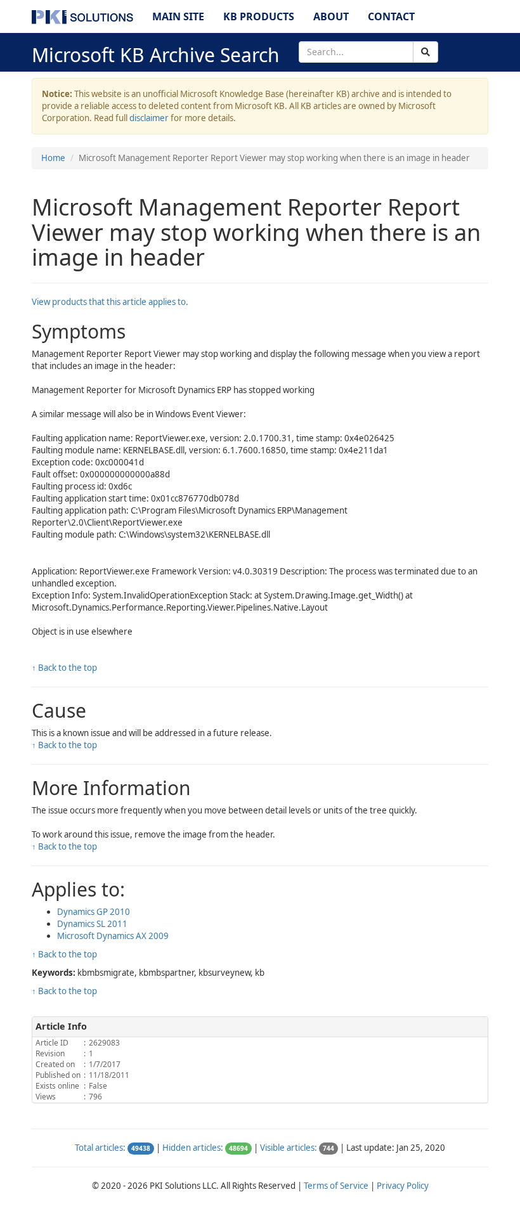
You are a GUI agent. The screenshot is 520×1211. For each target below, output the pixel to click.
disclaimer (149, 118)
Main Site (178, 16)
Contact (391, 16)
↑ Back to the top (64, 667)
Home (53, 158)
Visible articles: (288, 1147)
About (331, 16)
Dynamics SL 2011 (92, 923)
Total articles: (100, 1147)
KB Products (258, 16)
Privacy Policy (403, 1185)
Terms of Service (336, 1185)
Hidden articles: (192, 1147)
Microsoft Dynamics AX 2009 (113, 936)
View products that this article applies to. (110, 302)
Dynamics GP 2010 (93, 911)
